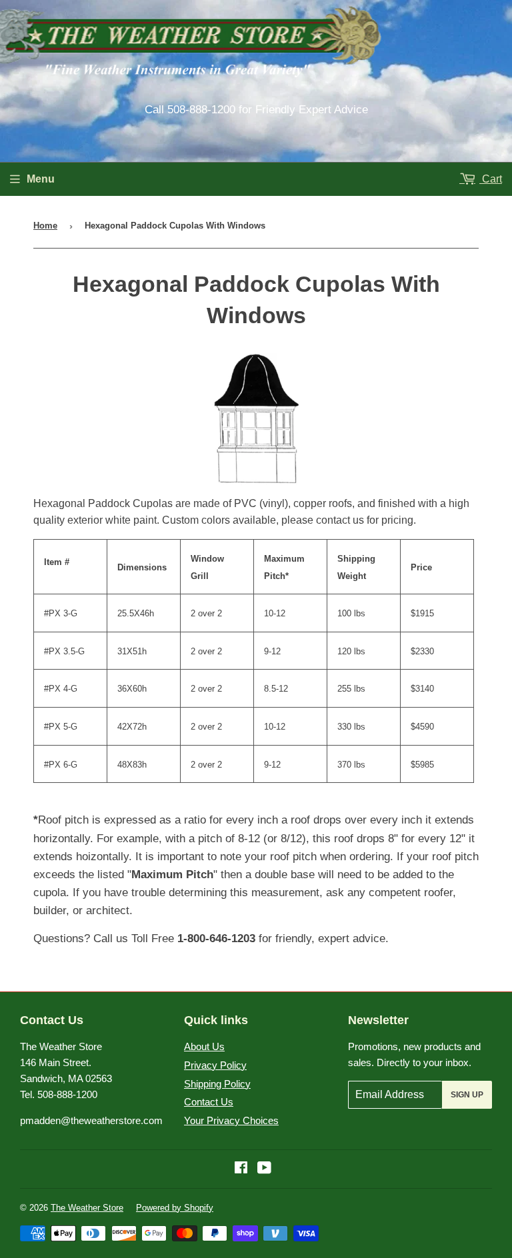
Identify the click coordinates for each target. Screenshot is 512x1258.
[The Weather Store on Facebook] (241, 1169)
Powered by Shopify (174, 1208)
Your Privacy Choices (231, 1120)
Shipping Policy (217, 1083)
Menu (41, 179)
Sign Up (467, 1094)
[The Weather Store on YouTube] (264, 1169)
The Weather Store (87, 1208)
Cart (490, 179)
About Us (204, 1046)
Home (45, 226)
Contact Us (208, 1101)
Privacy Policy (215, 1065)
